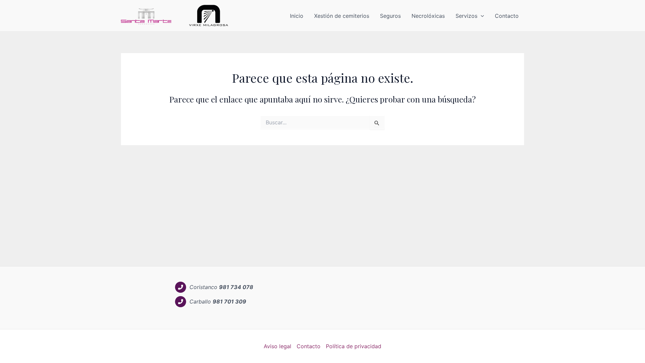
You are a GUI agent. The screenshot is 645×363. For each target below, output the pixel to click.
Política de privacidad (353, 346)
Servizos (466, 15)
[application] (480, 15)
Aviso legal (277, 346)
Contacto (507, 15)
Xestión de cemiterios (341, 15)
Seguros (390, 15)
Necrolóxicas (428, 15)
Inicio (296, 15)
